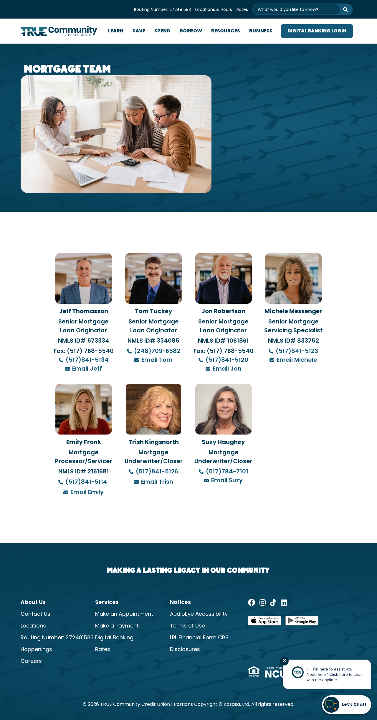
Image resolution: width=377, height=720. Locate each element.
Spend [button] (162, 31)
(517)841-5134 (87, 360)
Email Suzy (227, 481)
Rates (242, 9)
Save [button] (139, 31)
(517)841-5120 (227, 360)
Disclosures (185, 649)
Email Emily (87, 493)
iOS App (264, 622)
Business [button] (260, 31)
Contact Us (35, 614)
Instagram (262, 602)
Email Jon (227, 369)
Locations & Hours (213, 9)
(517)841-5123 (297, 351)
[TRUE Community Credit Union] (59, 31)
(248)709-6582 (157, 351)
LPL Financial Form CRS (199, 638)
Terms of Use (187, 626)
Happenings (36, 649)
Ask (341, 9)
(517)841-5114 (87, 482)
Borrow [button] (191, 31)
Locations (33, 626)
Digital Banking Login (316, 31)
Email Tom (157, 360)
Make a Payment (117, 626)
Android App (301, 622)
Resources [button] (225, 31)
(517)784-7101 (227, 472)
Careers (31, 661)
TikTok (273, 602)
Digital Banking (114, 638)
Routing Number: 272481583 (162, 9)
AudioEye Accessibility (199, 614)
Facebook (251, 602)
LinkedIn (284, 602)
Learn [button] (115, 31)
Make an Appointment (124, 614)
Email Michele (297, 360)
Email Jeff (87, 369)
